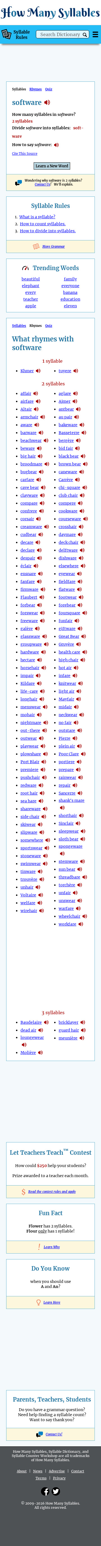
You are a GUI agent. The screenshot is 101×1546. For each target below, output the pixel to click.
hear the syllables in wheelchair (84, 916)
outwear (28, 738)
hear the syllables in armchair (42, 417)
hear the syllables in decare (38, 542)
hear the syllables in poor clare (83, 754)
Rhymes (35, 89)
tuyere (65, 370)
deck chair (68, 542)
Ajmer (64, 401)
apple (30, 305)
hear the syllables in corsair (38, 519)
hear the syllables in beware (39, 448)
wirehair (28, 910)
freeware (29, 620)
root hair (29, 793)
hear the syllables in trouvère (42, 879)
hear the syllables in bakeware (82, 425)
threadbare (69, 877)
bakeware (68, 424)
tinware (28, 871)
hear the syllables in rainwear (80, 777)
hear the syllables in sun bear (79, 869)
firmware (29, 589)
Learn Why (51, 1247)
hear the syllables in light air (79, 691)
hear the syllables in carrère (77, 480)
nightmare (30, 722)
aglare (65, 393)
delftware (68, 550)
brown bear (70, 464)
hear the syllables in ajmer (75, 401)
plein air (67, 746)
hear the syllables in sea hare (41, 801)
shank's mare (71, 800)
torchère (67, 884)
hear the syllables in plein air (79, 746)
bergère (66, 440)
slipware (28, 832)
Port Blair (29, 761)
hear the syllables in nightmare (45, 723)
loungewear (32, 1037)
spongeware (70, 846)
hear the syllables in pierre (75, 738)
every (30, 292)
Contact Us (42, 184)
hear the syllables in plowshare (45, 754)
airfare (27, 401)
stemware (68, 861)
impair (27, 675)
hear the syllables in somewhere (47, 840)
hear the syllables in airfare (38, 401)
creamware (31, 526)
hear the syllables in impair (38, 676)
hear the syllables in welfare (40, 903)
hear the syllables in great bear (83, 636)
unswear (67, 900)
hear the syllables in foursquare (84, 613)
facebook (45, 1491)
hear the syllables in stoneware (45, 856)
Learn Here (51, 1302)
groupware (31, 644)
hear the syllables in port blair (44, 762)
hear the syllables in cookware (82, 511)
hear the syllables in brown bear (85, 464)
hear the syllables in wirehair (41, 911)
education (70, 299)
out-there (30, 730)
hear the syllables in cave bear (43, 487)
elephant (30, 285)
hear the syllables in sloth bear (83, 839)
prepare (66, 769)
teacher (30, 299)
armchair (29, 417)
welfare (27, 902)
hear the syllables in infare (75, 676)
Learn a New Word (52, 166)
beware (27, 448)
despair (27, 558)
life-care (29, 691)
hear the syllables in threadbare (84, 877)
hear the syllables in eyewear (79, 574)
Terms (41, 1478)
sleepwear (69, 831)
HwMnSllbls (50, 12)
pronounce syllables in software (56, 145)
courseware (70, 518)
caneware (68, 471)
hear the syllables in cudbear (40, 534)
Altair (26, 409)
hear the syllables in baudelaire (46, 1022)
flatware (67, 589)
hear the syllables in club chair (82, 495)
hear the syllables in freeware (42, 621)
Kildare (27, 683)
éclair (25, 565)
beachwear (31, 440)
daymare (67, 534)
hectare (27, 659)
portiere (67, 761)
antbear (66, 409)
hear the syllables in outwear (41, 738)
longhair (28, 699)
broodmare (31, 464)
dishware (68, 558)
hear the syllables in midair (76, 707)
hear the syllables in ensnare (40, 574)
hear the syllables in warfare (78, 908)
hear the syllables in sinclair (78, 823)
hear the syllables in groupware (46, 644)
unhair (26, 887)
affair (25, 393)
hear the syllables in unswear (79, 901)
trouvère (28, 879)
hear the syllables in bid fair (77, 448)
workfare (67, 924)
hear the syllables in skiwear (40, 824)
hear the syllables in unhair (38, 887)
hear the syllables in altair (36, 409)
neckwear (68, 714)
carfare (27, 479)
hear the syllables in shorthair (81, 815)
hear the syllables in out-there (44, 730)
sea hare (28, 801)
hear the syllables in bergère (78, 440)
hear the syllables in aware (37, 425)
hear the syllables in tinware (40, 871)
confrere (28, 511)
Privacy (59, 1478)
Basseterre (69, 432)
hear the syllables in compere (80, 503)
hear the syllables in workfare (81, 924)
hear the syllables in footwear (81, 597)
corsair (27, 518)
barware (28, 432)
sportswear (31, 848)
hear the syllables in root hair (42, 793)
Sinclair (66, 823)
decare (26, 542)
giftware (67, 628)
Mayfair (66, 699)
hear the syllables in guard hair (83, 1030)
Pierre (64, 738)
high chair (68, 659)
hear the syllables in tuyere (76, 371)
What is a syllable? (37, 216)
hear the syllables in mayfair (78, 699)
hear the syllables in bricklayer (83, 1022)
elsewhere (69, 565)
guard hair (69, 1030)
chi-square (69, 487)
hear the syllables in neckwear (81, 715)
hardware (29, 652)
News (37, 1471)
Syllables (19, 326)
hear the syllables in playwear (43, 746)
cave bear (29, 487)
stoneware (30, 855)
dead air (28, 1030)
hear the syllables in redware (41, 785)
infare (64, 675)
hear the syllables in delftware (82, 550)
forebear (67, 605)
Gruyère (66, 644)
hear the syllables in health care (84, 652)
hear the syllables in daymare (80, 534)
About (22, 1471)
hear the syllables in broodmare (47, 464)
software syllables (47, 102)
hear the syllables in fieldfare (80, 581)
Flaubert (28, 597)
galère (26, 628)
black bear (69, 456)
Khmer (27, 370)
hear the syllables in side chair (44, 817)
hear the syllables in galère (37, 629)
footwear (68, 597)
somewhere (31, 840)
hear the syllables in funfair (77, 621)
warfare (66, 908)
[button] (85, 35)
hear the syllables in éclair (36, 566)
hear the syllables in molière (40, 1053)
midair (65, 706)
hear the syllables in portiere (79, 762)
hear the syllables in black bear (83, 456)
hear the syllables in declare (39, 550)
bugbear (28, 471)
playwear (29, 746)
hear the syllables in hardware (43, 652)
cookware (68, 511)
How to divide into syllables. (48, 230)
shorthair (68, 815)
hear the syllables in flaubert (42, 597)
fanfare (27, 581)
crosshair (68, 526)
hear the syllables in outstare (79, 730)
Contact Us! (54, 1434)
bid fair (66, 448)
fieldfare (67, 581)
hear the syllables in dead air (40, 1030)
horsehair (29, 667)
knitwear (67, 683)
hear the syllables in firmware (43, 589)
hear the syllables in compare (42, 503)
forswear (29, 612)
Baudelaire (31, 1022)
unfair (65, 892)
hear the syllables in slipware (42, 832)
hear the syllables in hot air (76, 668)
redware (28, 785)
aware (26, 424)
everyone (70, 285)
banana (70, 292)
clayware (29, 495)
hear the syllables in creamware (46, 527)
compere (67, 503)
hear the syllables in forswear (42, 613)
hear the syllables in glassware (44, 636)
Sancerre (67, 793)
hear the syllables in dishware (81, 558)
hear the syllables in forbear (39, 605)
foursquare (69, 612)
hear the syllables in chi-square (84, 487)
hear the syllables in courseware (85, 519)
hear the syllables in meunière (82, 1038)
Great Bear (69, 636)
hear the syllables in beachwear (46, 440)
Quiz (48, 89)
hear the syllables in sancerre (80, 793)
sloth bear (68, 839)
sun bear (67, 869)
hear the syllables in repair (75, 785)
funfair (65, 620)
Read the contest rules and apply (51, 1192)
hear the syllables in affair (35, 393)
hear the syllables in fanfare (39, 581)
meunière (68, 1038)
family (70, 279)
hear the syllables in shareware (45, 809)
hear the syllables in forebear (80, 605)
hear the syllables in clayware (42, 495)
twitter (56, 1491)
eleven (70, 305)
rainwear (67, 777)
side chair (29, 816)
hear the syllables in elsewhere (83, 566)
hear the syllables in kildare (39, 683)
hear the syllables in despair (39, 558)
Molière (28, 1052)
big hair (28, 456)
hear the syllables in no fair (76, 723)
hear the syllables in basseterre (84, 433)
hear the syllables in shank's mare (62, 808)
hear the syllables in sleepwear (83, 831)
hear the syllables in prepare (78, 770)
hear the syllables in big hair (40, 456)
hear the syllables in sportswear (47, 848)
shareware (30, 808)
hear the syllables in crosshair (81, 527)
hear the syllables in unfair (75, 893)
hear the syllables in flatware (79, 589)
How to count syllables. (43, 223)
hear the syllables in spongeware (62, 854)
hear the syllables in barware (41, 433)
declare (27, 550)
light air (66, 691)
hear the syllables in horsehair (44, 668)
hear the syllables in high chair (83, 660)
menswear (30, 706)
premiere (29, 769)
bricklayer (68, 1022)
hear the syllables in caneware (81, 472)
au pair (65, 417)
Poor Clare (69, 753)
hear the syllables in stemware (82, 861)
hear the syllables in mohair (39, 715)
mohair (27, 714)
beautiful (31, 279)
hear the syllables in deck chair (83, 542)
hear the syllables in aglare (75, 393)
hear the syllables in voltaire (40, 895)
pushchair (30, 777)
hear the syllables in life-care (42, 691)
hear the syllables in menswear (45, 707)
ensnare (28, 573)
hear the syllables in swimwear (45, 864)
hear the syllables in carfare (38, 480)
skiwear (28, 824)
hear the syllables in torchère (79, 885)
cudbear (28, 534)
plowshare (30, 753)
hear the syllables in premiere (43, 770)
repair (64, 785)
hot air (65, 667)
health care (69, 652)
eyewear (67, 573)
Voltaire (28, 895)
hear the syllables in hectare (39, 660)
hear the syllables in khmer (38, 371)
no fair (65, 722)
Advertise (57, 1471)
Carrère (66, 479)
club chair (68, 495)
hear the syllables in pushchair (44, 777)
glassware (30, 636)
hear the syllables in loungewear (24, 1045)
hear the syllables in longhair (42, 699)
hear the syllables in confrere (41, 511)
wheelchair (69, 916)
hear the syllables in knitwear (80, 683)
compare (29, 503)
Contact (77, 1471)
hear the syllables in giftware (80, 629)
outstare (67, 730)
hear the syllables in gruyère (78, 644)
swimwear (30, 863)
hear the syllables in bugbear (41, 472)
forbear (27, 605)
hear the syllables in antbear (78, 409)
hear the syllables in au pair (76, 417)
